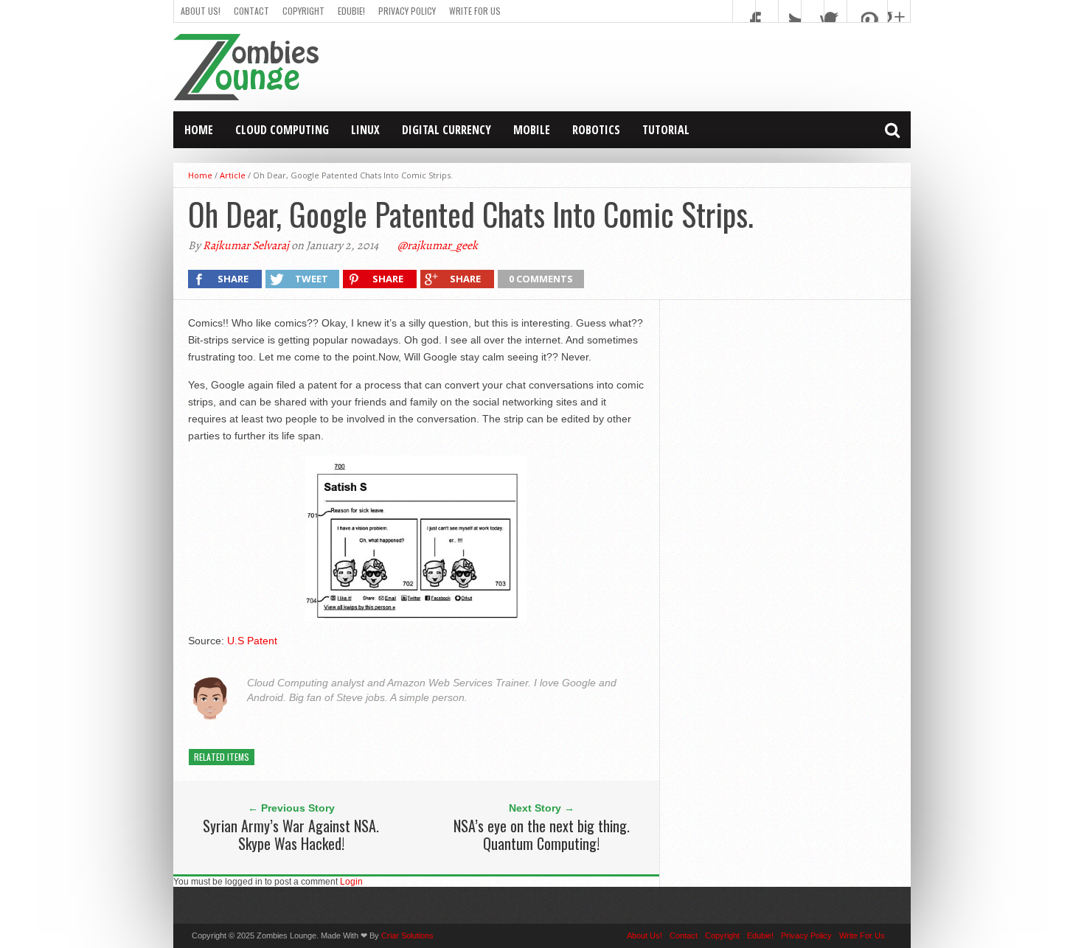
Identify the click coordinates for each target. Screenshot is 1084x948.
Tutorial (665, 130)
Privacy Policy (407, 10)
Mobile (531, 130)
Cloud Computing (282, 130)
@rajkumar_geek (437, 245)
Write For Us (475, 10)
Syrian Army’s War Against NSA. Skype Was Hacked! (291, 834)
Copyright (303, 10)
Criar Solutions (407, 935)
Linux (365, 130)
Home (198, 130)
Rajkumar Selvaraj (246, 245)
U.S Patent (252, 640)
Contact (251, 10)
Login (351, 881)
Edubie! (351, 10)
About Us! (200, 10)
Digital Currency (446, 130)
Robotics (596, 130)
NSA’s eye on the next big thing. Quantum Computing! (542, 834)
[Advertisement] (642, 67)
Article (233, 175)
